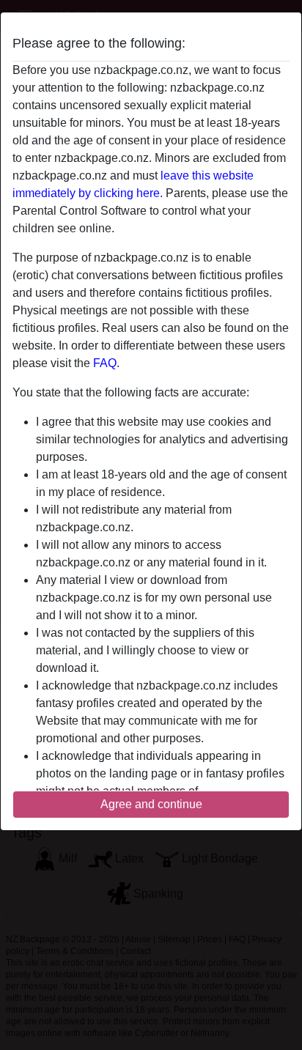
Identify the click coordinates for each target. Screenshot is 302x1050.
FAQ (105, 363)
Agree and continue (151, 804)
